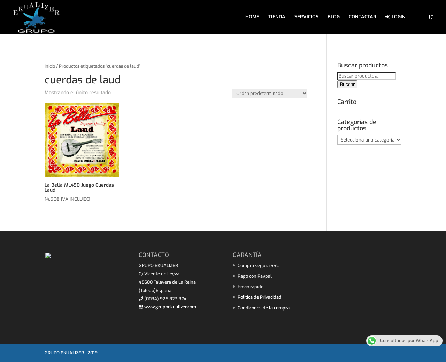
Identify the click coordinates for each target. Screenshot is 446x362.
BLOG (334, 17)
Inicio (50, 66)
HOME (252, 17)
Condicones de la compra (264, 308)
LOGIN (398, 17)
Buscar (347, 84)
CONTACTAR (362, 17)
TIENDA (276, 17)
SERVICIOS (306, 17)
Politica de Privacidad (260, 297)
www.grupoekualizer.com (169, 307)
